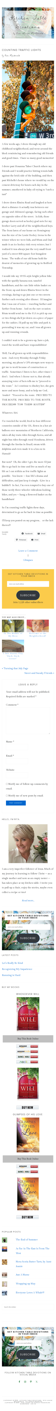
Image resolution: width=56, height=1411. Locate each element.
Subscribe (28, 595)
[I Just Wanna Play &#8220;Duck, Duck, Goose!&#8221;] (13, 646)
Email (10, 755)
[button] (28, 99)
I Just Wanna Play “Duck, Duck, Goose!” (13, 656)
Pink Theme (25, 1402)
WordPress (24, 1404)
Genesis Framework (42, 1402)
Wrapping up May (25, 1283)
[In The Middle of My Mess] (13, 626)
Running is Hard (11, 975)
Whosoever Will (27, 994)
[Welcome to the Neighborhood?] (38, 626)
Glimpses (28, 560)
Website (10, 770)
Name (10, 741)
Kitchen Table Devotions (28, 22)
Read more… (28, 900)
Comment (12, 704)
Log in (33, 1404)
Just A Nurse (22, 1274)
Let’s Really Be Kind (12, 963)
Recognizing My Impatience (17, 969)
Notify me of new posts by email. (25, 795)
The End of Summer (27, 1239)
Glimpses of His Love (28, 1114)
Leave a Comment (28, 550)
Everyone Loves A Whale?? (30, 1292)
